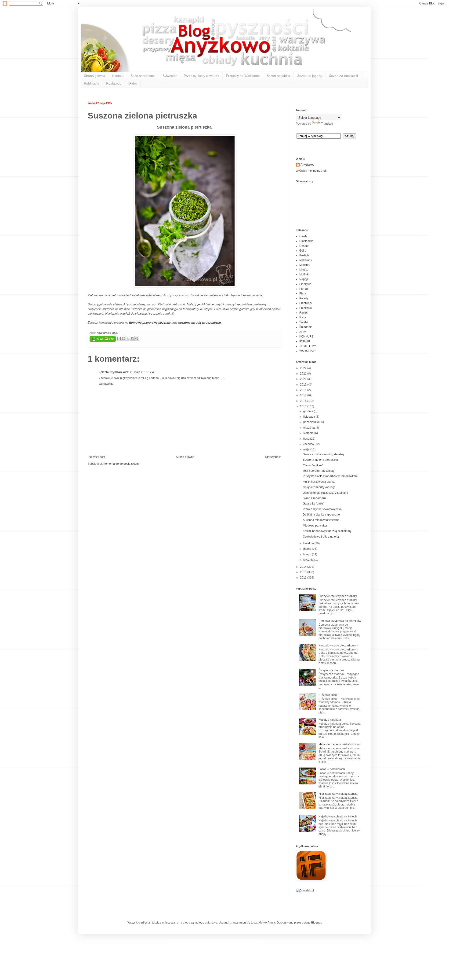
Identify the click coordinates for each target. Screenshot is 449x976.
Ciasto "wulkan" (313, 465)
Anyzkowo (103, 332)
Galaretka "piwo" (313, 503)
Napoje (304, 279)
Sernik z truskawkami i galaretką (323, 454)
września (309, 427)
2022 (303, 368)
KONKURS (306, 336)
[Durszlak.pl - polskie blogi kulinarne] (305, 890)
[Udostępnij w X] (128, 338)
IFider (132, 83)
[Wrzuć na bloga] (123, 338)
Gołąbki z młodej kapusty (319, 487)
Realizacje (113, 83)
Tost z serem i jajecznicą (318, 470)
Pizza (302, 293)
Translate (327, 123)
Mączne (304, 265)
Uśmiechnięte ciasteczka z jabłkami (325, 492)
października (311, 422)
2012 (303, 577)
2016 (303, 401)
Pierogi (303, 288)
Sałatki (303, 322)
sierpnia (308, 433)
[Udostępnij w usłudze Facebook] (132, 338)
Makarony (305, 260)
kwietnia (309, 543)
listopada (309, 416)
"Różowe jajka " (328, 695)
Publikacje (91, 83)
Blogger (316, 922)
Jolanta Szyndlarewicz (114, 372)
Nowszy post (97, 457)
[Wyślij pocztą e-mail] (119, 338)
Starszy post (273, 457)
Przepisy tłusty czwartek (201, 76)
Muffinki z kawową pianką (319, 481)
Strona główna (94, 76)
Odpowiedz (106, 384)
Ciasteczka (306, 241)
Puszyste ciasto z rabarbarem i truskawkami (330, 476)
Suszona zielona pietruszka (320, 459)
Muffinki (304, 274)
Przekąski (305, 308)
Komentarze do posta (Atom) (121, 463)
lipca (306, 438)
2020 (303, 379)
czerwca (309, 444)
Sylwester (170, 76)
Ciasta (303, 236)
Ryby (302, 317)
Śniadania (305, 327)
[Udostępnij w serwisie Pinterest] (136, 338)
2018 (303, 390)
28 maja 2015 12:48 (143, 372)
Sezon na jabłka (278, 76)
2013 (303, 572)
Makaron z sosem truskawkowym (339, 744)
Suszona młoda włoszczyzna (321, 520)
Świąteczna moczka (331, 670)
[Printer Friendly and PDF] (103, 339)
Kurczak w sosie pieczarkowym (338, 645)
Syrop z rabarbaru (314, 498)
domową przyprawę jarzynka (149, 322)
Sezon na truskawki (343, 76)
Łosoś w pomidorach (332, 769)
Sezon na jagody (309, 76)
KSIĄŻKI (304, 341)
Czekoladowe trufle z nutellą (321, 536)
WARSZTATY (307, 351)
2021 (303, 373)
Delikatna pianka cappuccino (321, 514)
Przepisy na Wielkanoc (243, 76)
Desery (303, 246)
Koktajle (304, 255)
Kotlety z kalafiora (330, 719)
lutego (307, 554)
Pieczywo (305, 284)
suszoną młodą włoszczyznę (199, 322)
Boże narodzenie (143, 76)
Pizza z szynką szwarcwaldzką (322, 509)
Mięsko (303, 269)
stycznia (308, 559)
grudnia (308, 411)
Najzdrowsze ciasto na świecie (338, 816)
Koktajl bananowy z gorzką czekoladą (327, 531)
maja (306, 449)
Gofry (302, 250)
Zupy (302, 332)
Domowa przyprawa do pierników (340, 621)
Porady (303, 298)
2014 (303, 566)
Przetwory (305, 303)
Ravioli (303, 312)
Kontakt (117, 76)
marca (307, 548)
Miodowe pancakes (315, 525)
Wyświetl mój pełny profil (311, 170)
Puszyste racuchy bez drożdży (338, 596)
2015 (303, 406)
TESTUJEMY (307, 346)
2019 (303, 384)
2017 (303, 395)
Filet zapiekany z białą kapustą (338, 793)
